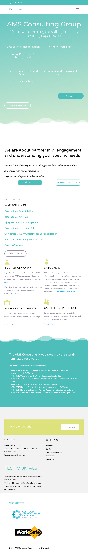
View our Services (17, 105)
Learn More (15, 253)
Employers (52, 267)
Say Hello (72, 427)
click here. (14, 293)
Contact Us (70, 96)
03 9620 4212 (15, 445)
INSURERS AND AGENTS (20, 308)
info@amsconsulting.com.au (14, 455)
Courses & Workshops (68, 182)
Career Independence (60, 308)
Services (49, 449)
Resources (50, 456)
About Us (30, 182)
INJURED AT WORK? (17, 267)
